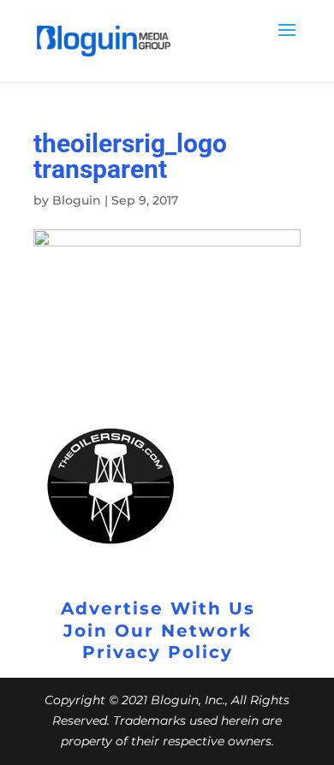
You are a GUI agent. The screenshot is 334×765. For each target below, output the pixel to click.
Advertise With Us (158, 608)
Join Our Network (157, 630)
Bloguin (76, 200)
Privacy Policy (157, 652)
